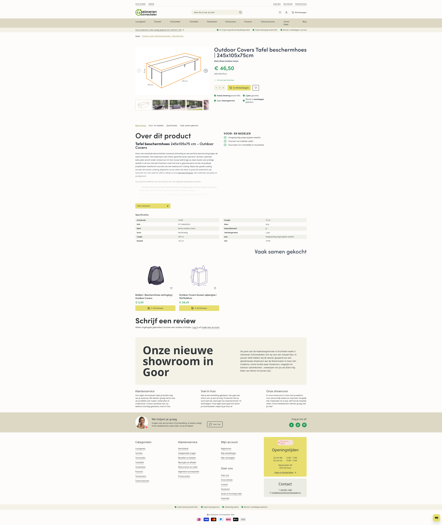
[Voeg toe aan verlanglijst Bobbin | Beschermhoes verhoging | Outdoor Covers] (171, 288)
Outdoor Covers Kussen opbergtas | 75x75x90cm (198, 296)
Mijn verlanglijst (228, 457)
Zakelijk (151, 4)
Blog (305, 21)
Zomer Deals (286, 23)
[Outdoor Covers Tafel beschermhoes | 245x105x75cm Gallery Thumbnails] (172, 105)
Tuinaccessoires (268, 21)
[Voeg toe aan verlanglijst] (256, 88)
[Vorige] (139, 71)
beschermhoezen (185, 173)
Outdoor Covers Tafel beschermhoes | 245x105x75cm (162, 36)
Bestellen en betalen (187, 457)
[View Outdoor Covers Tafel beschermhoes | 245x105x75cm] (143, 105)
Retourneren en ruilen (188, 467)
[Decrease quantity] (216, 88)
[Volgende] (206, 71)
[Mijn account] (286, 12)
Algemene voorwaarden (188, 471)
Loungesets (140, 21)
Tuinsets (157, 21)
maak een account (210, 327)
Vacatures (225, 489)
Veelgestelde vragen (187, 453)
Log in (195, 327)
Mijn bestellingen (228, 453)
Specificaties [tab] (171, 125)
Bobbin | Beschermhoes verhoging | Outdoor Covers (154, 296)
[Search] (240, 12)
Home (137, 36)
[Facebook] (291, 425)
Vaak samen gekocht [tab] (189, 125)
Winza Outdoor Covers (228, 61)
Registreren (226, 448)
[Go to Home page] (146, 12)
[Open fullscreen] (172, 71)
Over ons (225, 475)
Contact (224, 484)
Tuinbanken (212, 21)
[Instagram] (298, 425)
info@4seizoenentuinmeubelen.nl (286, 492)
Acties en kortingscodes (231, 493)
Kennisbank (287, 4)
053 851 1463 (286, 490)
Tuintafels (194, 21)
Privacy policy (184, 476)
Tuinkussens (230, 21)
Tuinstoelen (175, 21)
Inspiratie (277, 4)
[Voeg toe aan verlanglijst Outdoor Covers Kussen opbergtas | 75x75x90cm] (215, 288)
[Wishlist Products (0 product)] (280, 12)
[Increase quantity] (223, 88)
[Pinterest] (304, 425)
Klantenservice (301, 4)
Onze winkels (140, 4)
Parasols (248, 21)
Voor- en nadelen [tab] (156, 125)
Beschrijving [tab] (140, 125)
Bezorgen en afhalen (187, 462)
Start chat (217, 424)
